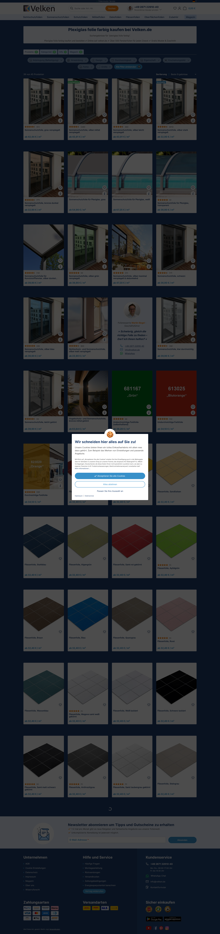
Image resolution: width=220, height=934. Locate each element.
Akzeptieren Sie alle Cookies (111, 476)
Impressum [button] (78, 496)
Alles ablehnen (110, 484)
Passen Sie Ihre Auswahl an (110, 491)
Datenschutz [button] (89, 496)
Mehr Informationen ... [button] (82, 468)
